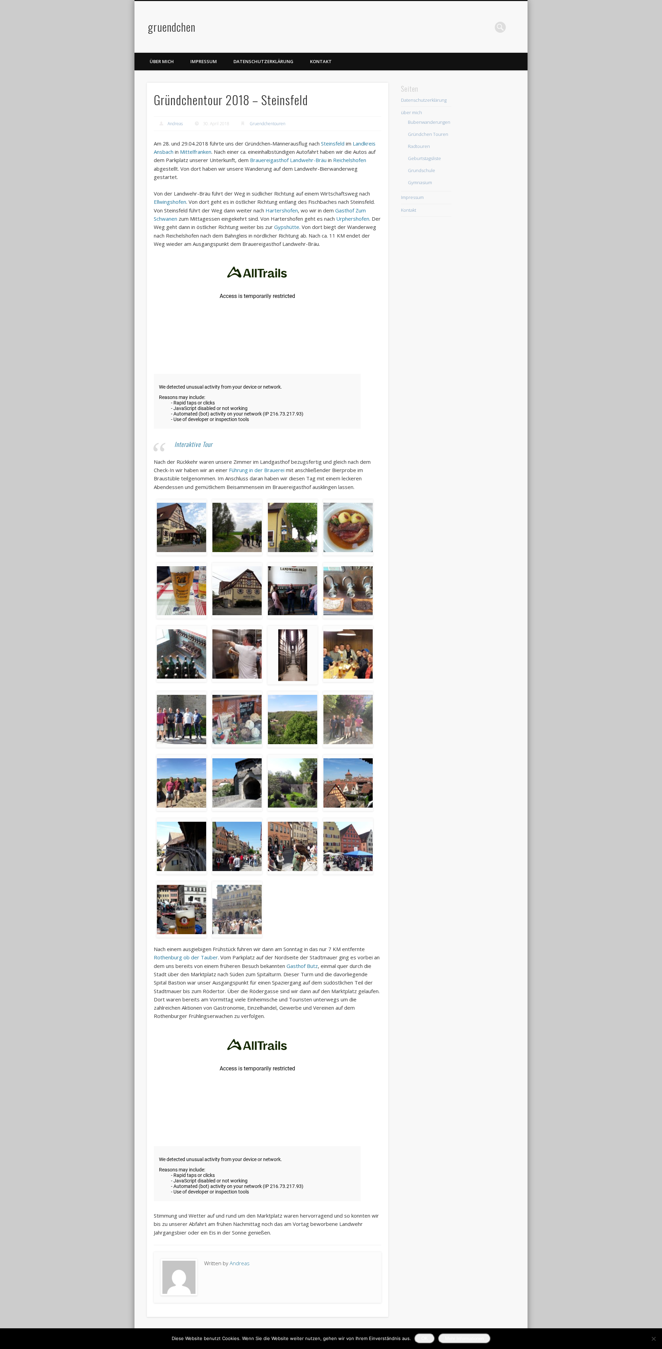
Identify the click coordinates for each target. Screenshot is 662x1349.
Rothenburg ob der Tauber (186, 957)
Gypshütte (286, 226)
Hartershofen (281, 210)
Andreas (175, 124)
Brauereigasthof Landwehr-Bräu (288, 160)
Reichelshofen (349, 160)
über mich (162, 61)
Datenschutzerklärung (263, 61)
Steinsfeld (332, 143)
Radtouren (419, 146)
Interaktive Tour (193, 444)
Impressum (203, 61)
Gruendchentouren (267, 124)
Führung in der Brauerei (256, 470)
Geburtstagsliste (424, 158)
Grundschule (421, 170)
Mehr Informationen (464, 1338)
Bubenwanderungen (429, 122)
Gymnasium (420, 182)
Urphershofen (352, 218)
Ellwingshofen (170, 201)
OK (424, 1338)
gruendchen (171, 27)
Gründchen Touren (428, 134)
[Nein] (653, 1338)
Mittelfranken (195, 151)
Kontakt (321, 61)
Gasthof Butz (302, 965)
